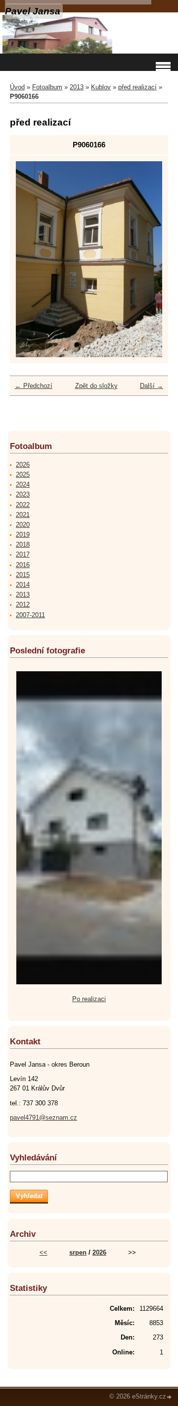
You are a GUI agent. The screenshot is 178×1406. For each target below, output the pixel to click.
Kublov (101, 87)
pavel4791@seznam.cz (43, 1117)
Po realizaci (89, 999)
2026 (23, 464)
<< (43, 1252)
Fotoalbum (47, 87)
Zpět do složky (96, 385)
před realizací (137, 87)
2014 (23, 584)
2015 (23, 574)
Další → (151, 385)
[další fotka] (146, 259)
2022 (23, 505)
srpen (78, 1252)
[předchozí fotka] (32, 259)
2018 (23, 544)
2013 (77, 87)
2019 (23, 534)
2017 (23, 554)
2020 (23, 524)
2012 (23, 604)
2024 (23, 484)
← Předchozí (33, 385)
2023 (23, 494)
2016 (23, 565)
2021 (23, 514)
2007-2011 (30, 615)
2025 (23, 474)
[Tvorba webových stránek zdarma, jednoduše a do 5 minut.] (169, 1397)
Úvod (17, 87)
